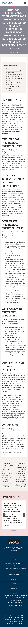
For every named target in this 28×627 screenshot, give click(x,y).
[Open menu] (24, 3)
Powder (14, 583)
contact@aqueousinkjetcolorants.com (16, 595)
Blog (14, 6)
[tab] (12, 530)
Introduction (10, 69)
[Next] (24, 515)
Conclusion (9, 90)
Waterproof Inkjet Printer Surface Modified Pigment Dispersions (13, 453)
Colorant (14, 579)
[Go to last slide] (4, 515)
